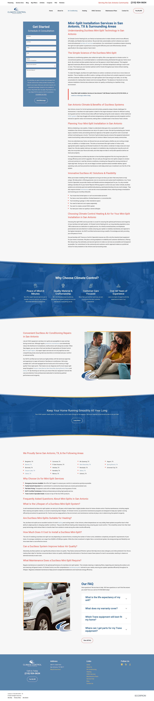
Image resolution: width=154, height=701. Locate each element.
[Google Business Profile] (122, 664)
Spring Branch (60, 368)
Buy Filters (34, 2)
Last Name (29, 41)
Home (88, 664)
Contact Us (90, 683)
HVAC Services (91, 674)
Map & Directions (55, 669)
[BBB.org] (130, 664)
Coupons (49, 2)
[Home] (17, 11)
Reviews (61, 2)
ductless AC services (86, 43)
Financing (10, 2)
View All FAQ (87, 640)
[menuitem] (10, 698)
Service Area (20, 2)
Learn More (77, 420)
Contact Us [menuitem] (125, 10)
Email (28, 53)
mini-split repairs (30, 350)
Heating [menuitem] (84, 10)
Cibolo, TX (28, 473)
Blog (27, 2)
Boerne (44, 368)
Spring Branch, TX (112, 464)
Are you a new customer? (31, 64)
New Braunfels (51, 368)
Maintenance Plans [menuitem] (111, 10)
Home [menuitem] (51, 10)
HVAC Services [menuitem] (96, 10)
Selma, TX (83, 470)
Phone (28, 47)
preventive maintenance (52, 343)
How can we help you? (31, 70)
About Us (89, 667)
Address (28, 58)
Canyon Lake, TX (30, 470)
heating (60, 522)
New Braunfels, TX (85, 464)
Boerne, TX (28, 464)
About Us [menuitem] (60, 10)
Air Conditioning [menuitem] (72, 10)
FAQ (56, 2)
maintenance (84, 189)
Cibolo (67, 368)
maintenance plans (75, 567)
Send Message (41, 100)
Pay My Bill (138, 10)
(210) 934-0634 (138, 2)
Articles (42, 2)
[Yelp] (126, 664)
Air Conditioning (91, 669)
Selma (25, 370)
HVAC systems (72, 116)
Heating (89, 672)
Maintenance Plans (92, 676)
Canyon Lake (37, 368)
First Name (29, 36)
